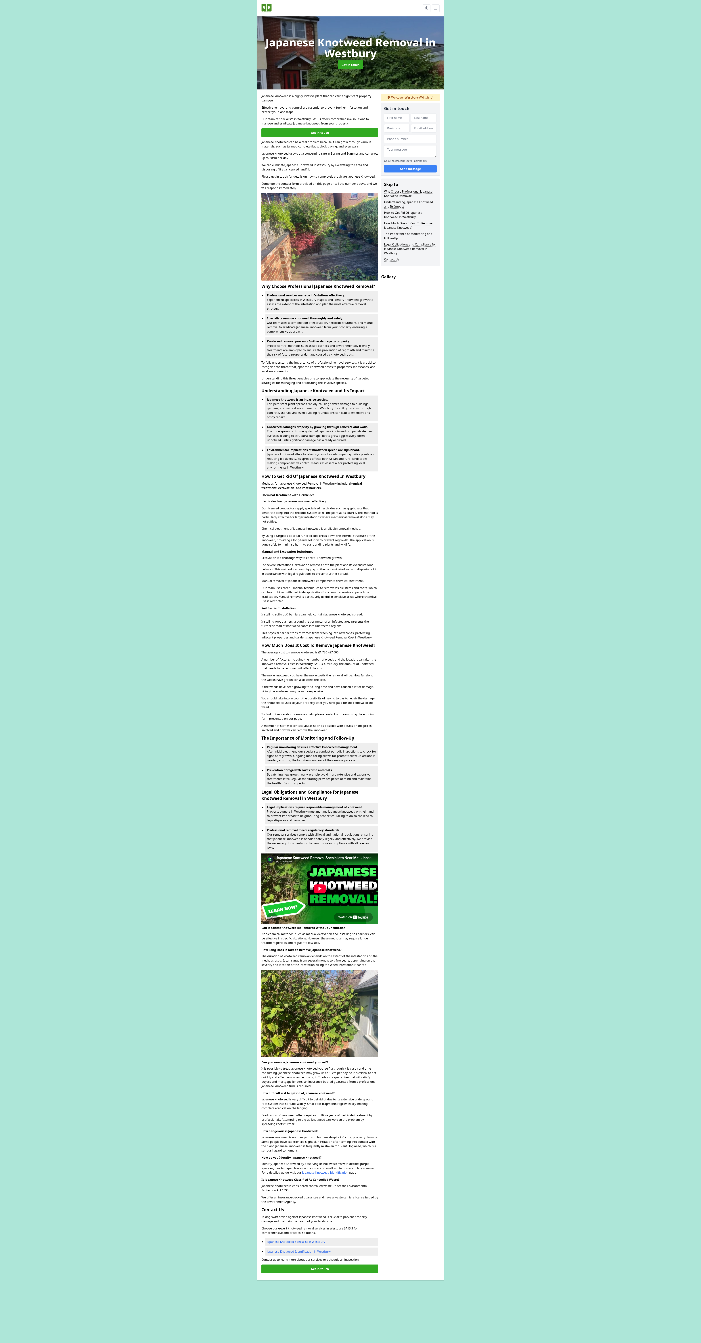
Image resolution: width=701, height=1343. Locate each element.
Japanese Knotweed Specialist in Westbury (296, 1242)
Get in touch (351, 65)
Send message (410, 169)
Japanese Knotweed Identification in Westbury (299, 1252)
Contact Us (391, 259)
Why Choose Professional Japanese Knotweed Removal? (408, 193)
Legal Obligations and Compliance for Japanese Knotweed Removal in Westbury (410, 248)
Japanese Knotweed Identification (325, 1173)
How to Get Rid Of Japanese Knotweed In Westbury (403, 215)
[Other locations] (426, 8)
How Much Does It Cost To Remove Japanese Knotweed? (408, 225)
